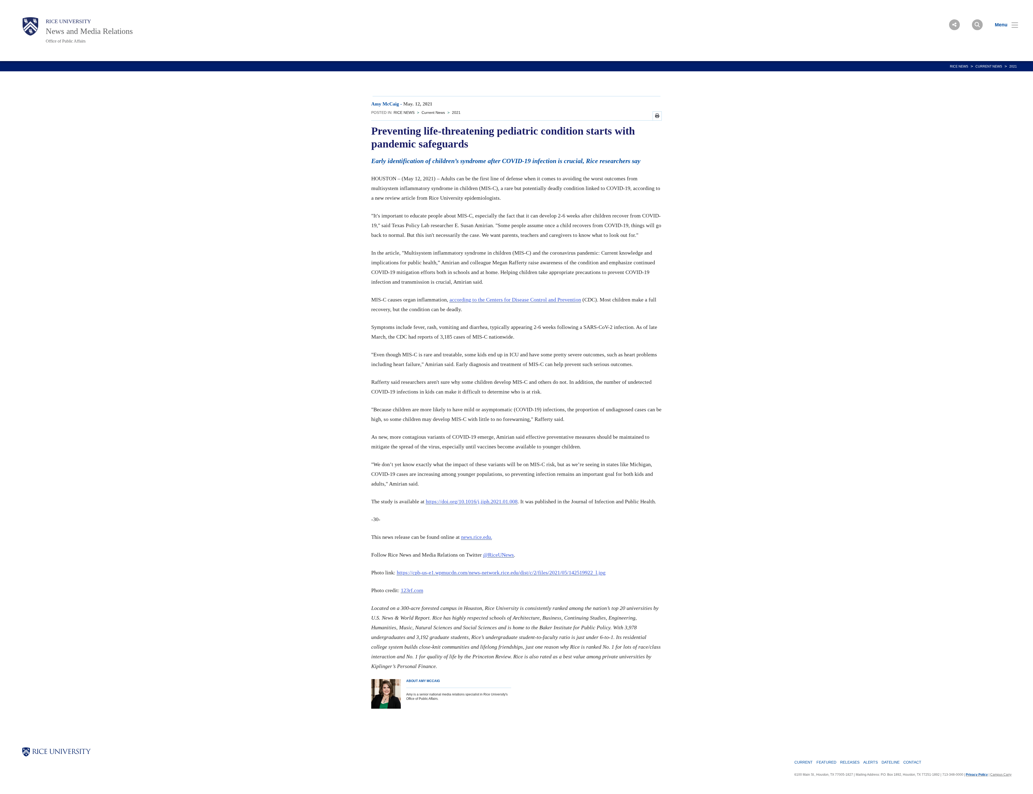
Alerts (870, 762)
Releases (849, 762)
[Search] (977, 24)
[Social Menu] (954, 24)
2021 (1013, 66)
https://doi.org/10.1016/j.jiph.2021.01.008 (472, 501)
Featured (826, 762)
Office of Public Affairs (66, 41)
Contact (912, 762)
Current (803, 762)
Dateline (891, 762)
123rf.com (412, 590)
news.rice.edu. (476, 537)
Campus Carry (1000, 775)
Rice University (68, 21)
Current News (988, 66)
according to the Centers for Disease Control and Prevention (515, 300)
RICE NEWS (959, 66)
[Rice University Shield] (30, 26)
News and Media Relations (89, 31)
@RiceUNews (498, 555)
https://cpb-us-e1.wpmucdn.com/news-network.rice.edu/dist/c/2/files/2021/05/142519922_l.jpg (501, 572)
